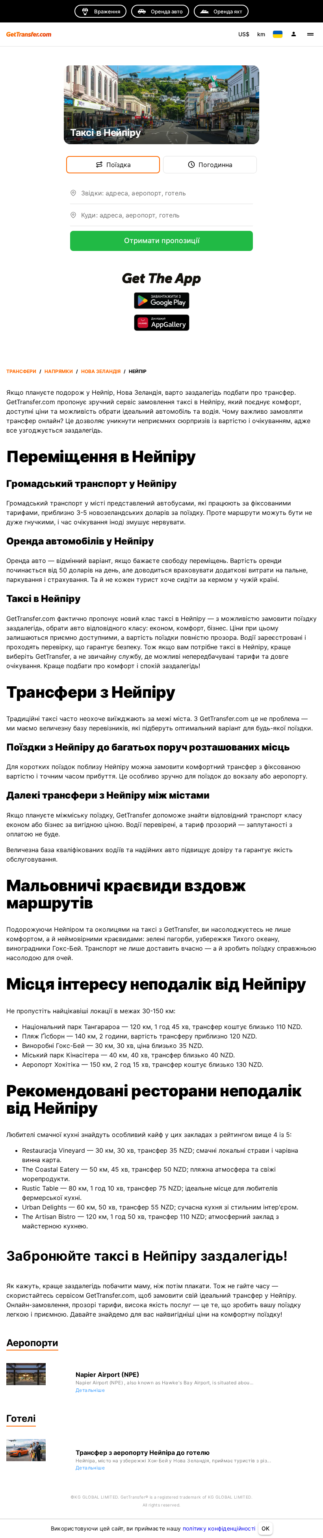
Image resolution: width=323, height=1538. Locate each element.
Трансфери (21, 371)
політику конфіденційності (219, 1528)
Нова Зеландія (101, 371)
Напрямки (59, 371)
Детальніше (90, 1390)
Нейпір (138, 371)
